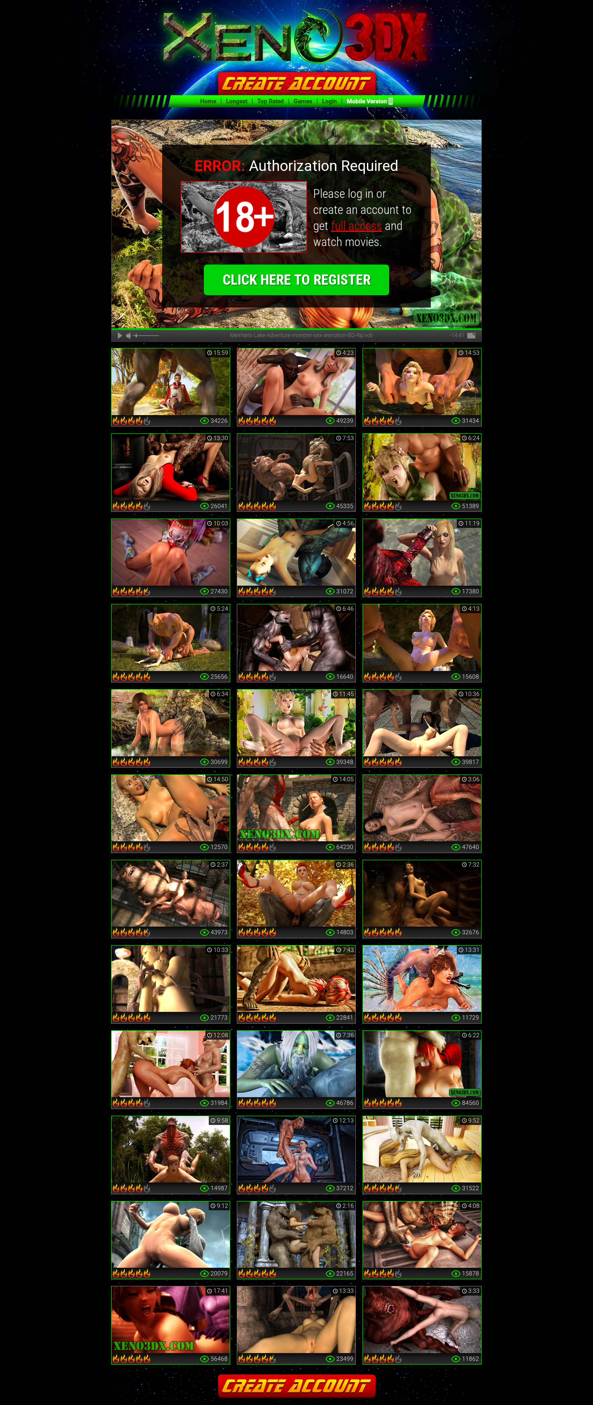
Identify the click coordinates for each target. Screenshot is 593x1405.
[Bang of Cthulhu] (422, 808)
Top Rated (270, 101)
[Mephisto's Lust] (170, 1149)
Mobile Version (367, 101)
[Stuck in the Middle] (296, 1234)
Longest (236, 101)
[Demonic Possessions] (422, 1319)
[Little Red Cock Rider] (296, 893)
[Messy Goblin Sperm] (422, 723)
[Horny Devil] (296, 552)
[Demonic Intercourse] (296, 381)
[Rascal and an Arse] (422, 1149)
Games (303, 101)
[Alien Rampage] (422, 1234)
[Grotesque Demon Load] (296, 808)
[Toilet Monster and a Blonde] (170, 467)
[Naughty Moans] (170, 1319)
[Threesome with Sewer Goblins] (170, 893)
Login (329, 101)
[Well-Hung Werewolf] (170, 381)
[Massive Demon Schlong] (422, 552)
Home (208, 101)
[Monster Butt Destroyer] (422, 381)
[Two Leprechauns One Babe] (170, 1064)
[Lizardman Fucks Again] (296, 978)
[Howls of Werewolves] (296, 637)
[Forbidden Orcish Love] (296, 723)
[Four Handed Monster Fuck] (422, 637)
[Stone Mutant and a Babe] (170, 1234)
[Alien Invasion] (296, 1149)
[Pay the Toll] (170, 808)
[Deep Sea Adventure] (422, 978)
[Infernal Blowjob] (422, 1064)
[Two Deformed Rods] (296, 467)
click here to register (297, 279)
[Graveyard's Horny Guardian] (170, 978)
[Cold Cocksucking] (296, 1064)
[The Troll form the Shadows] (422, 893)
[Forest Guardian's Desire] (170, 723)
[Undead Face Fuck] (296, 1319)
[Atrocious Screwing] (170, 637)
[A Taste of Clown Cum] (170, 552)
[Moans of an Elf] (422, 467)
